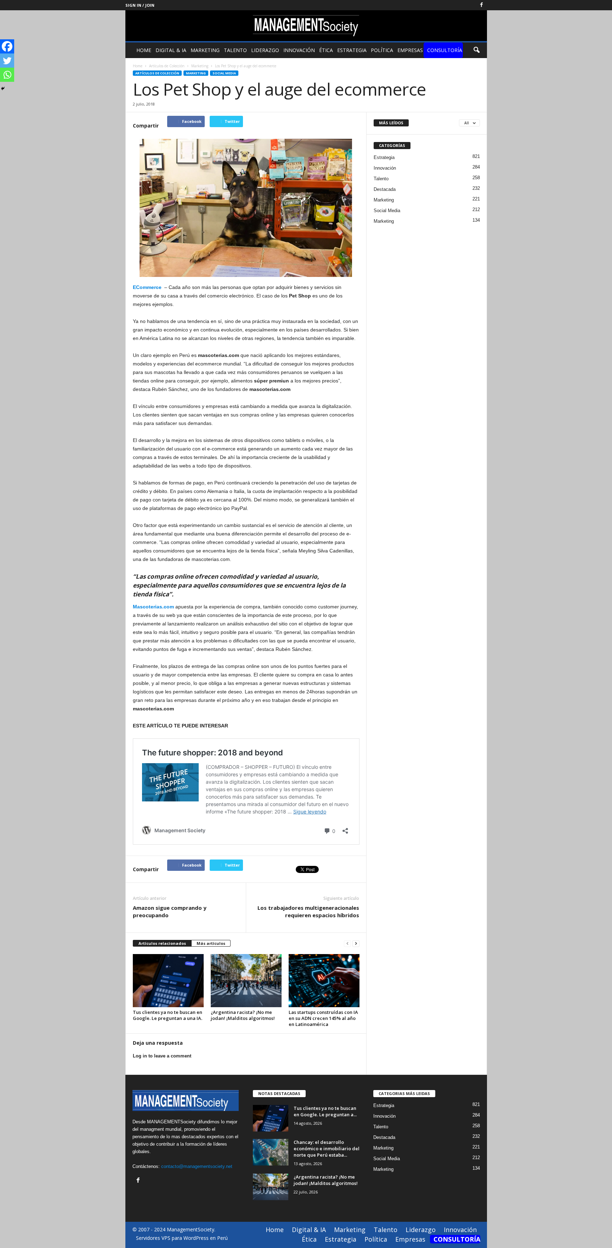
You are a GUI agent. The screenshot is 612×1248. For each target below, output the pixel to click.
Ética (326, 50)
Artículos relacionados (162, 943)
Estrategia (352, 50)
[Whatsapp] (7, 75)
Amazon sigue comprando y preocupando (169, 911)
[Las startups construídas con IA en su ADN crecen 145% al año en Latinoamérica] (324, 980)
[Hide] (3, 88)
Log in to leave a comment (162, 1056)
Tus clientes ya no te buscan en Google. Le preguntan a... (325, 1111)
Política (382, 50)
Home (143, 50)
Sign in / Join (139, 5)
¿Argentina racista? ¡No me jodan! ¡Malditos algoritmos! (243, 1015)
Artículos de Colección (157, 73)
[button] (476, 50)
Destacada (385, 189)
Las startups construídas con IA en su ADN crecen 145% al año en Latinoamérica (323, 1018)
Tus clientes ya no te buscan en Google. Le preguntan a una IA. (167, 1015)
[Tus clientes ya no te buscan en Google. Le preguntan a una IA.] (168, 980)
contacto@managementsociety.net (196, 1166)
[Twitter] (7, 60)
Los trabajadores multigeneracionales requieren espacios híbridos (308, 911)
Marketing (205, 50)
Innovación (299, 50)
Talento (235, 50)
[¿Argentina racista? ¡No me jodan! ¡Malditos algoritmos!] (246, 980)
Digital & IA (170, 50)
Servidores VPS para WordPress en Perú (182, 1238)
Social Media (224, 73)
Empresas (410, 50)
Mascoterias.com (153, 606)
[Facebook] (481, 5)
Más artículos (211, 943)
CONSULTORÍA (444, 50)
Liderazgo (265, 50)
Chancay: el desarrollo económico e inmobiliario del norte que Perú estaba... (326, 1148)
